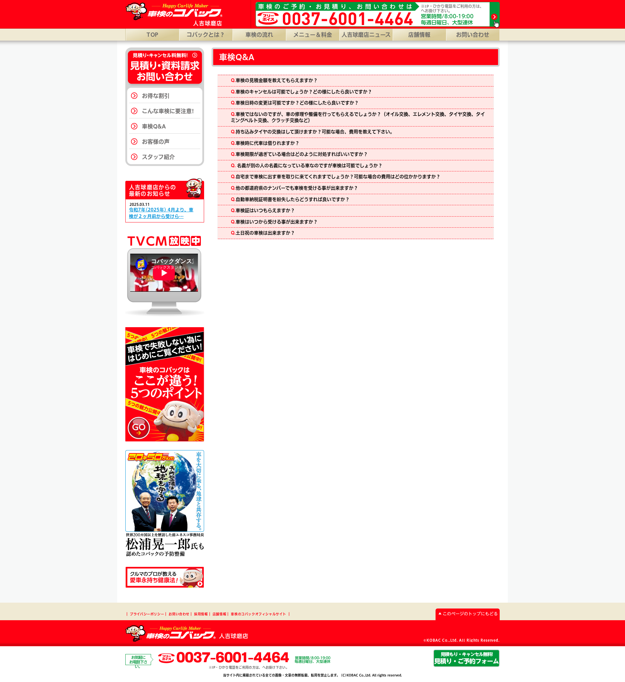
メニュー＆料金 (312, 34)
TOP (152, 34)
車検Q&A (154, 126)
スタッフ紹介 (158, 157)
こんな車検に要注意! (168, 111)
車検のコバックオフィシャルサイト (258, 614)
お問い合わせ (472, 34)
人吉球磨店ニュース (366, 34)
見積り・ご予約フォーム (466, 658)
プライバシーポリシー (147, 614)
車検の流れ (259, 34)
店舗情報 (419, 34)
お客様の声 (156, 141)
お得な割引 (156, 96)
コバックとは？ (206, 34)
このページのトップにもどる (470, 614)
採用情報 (201, 614)
